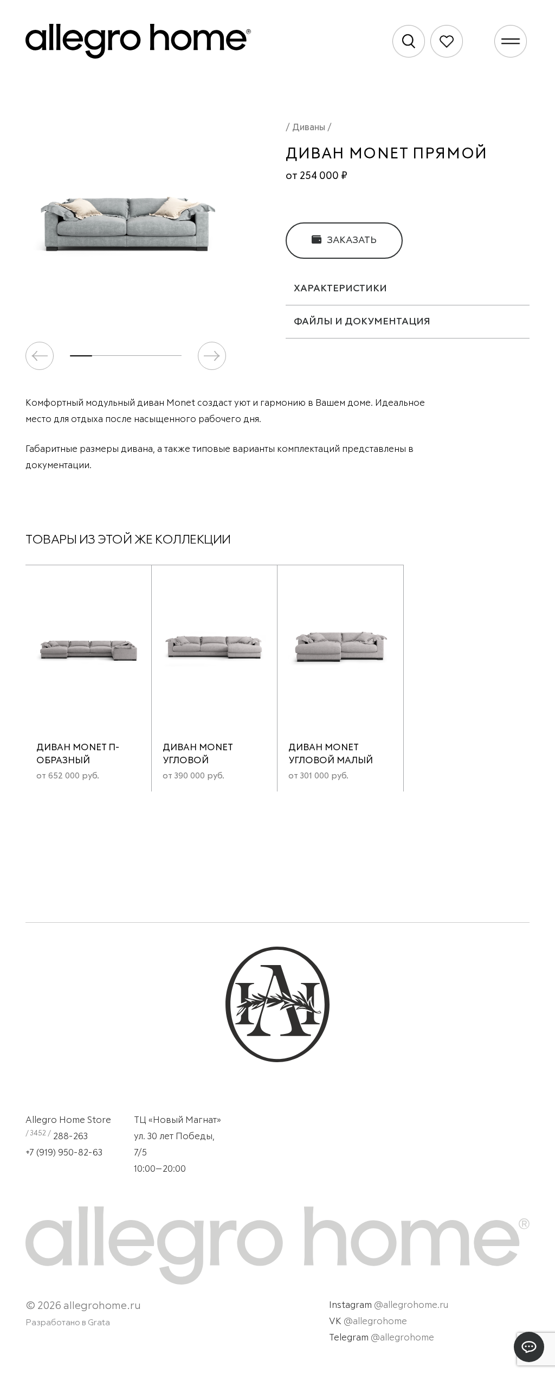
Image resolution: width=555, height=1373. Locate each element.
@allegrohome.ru (411, 1305)
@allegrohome (375, 1321)
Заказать (351, 240)
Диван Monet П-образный (77, 754)
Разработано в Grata (67, 1322)
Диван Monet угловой (198, 754)
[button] (212, 356)
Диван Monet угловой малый (330, 754)
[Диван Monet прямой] (125, 218)
